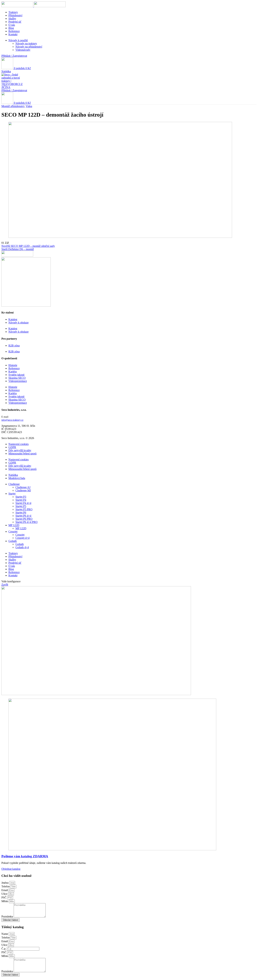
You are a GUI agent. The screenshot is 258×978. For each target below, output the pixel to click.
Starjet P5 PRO (23, 509)
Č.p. (4, 948)
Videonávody (22, 49)
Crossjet (19, 534)
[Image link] (96, 694)
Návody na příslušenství (28, 46)
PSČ (4, 897)
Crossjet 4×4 (22, 537)
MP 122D (20, 528)
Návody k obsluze (18, 322)
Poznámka (7, 916)
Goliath (19, 544)
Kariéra (12, 371)
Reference (14, 368)
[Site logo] (17, 6)
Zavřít (4, 584)
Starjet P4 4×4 (23, 503)
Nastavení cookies (18, 444)
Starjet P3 (20, 496)
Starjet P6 (20, 512)
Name (5, 933)
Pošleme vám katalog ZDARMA (24, 856)
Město (5, 901)
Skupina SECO (17, 377)
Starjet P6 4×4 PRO (26, 522)
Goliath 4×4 (22, 547)
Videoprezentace (17, 381)
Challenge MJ (23, 490)
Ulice (4, 893)
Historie (12, 365)
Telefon (6, 886)
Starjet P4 (20, 499)
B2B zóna (14, 345)
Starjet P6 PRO (23, 518)
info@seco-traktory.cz (12, 420)
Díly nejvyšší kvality (19, 450)
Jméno (5, 882)
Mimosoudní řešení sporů (22, 453)
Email (5, 890)
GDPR (12, 447)
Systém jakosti (16, 374)
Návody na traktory (26, 43)
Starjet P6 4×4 (23, 515)
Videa (29, 106)
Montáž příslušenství (12, 106)
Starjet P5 (20, 506)
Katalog (12, 319)
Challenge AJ (22, 487)
